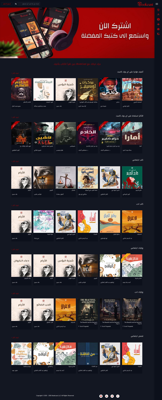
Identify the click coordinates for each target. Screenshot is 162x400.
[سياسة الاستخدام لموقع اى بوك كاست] (158, 33)
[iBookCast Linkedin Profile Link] (106, 396)
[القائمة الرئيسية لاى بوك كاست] (158, 4)
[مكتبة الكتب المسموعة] (158, 14)
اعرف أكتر (16, 73)
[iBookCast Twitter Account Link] (112, 396)
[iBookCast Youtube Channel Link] (101, 396)
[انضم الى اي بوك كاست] (158, 29)
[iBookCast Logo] (145, 4)
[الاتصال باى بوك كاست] (158, 24)
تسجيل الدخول (7, 4)
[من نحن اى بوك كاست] (158, 19)
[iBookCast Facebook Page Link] (117, 396)
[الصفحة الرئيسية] (158, 9)
